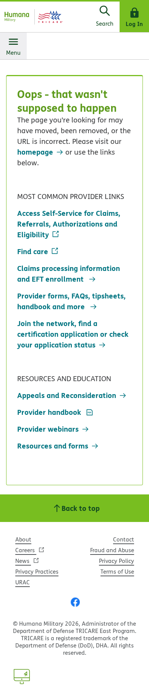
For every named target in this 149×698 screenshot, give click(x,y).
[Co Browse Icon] (21, 676)
